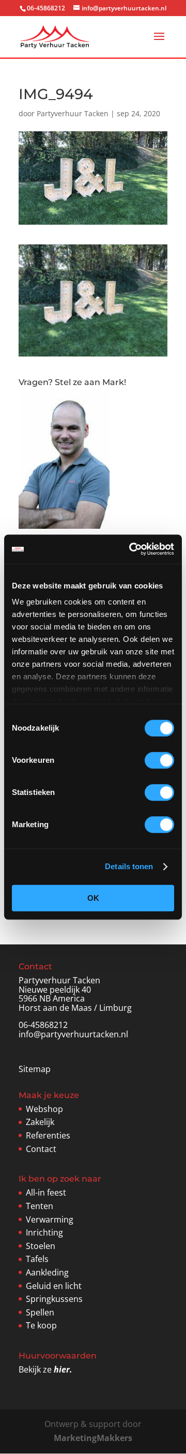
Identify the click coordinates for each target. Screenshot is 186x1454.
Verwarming (49, 1219)
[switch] (159, 760)
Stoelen (40, 1246)
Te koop (41, 1325)
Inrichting (44, 1232)
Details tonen (129, 866)
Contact (41, 1149)
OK (93, 898)
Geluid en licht (54, 1286)
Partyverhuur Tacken (73, 113)
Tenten (39, 1206)
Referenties (48, 1135)
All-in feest (46, 1192)
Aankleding (47, 1272)
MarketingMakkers (93, 1438)
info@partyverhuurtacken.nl (73, 1034)
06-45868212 (43, 1025)
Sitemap (35, 1069)
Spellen (40, 1312)
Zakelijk (40, 1122)
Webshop (44, 1109)
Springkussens (54, 1299)
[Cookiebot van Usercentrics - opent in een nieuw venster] (131, 549)
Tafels (37, 1259)
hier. (63, 1369)
